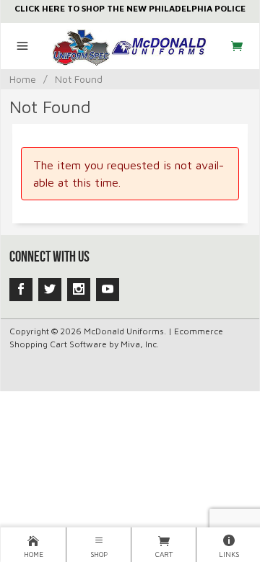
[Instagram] (78, 289)
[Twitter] (49, 289)
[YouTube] (107, 289)
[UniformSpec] (130, 46)
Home (22, 79)
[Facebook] (20, 289)
